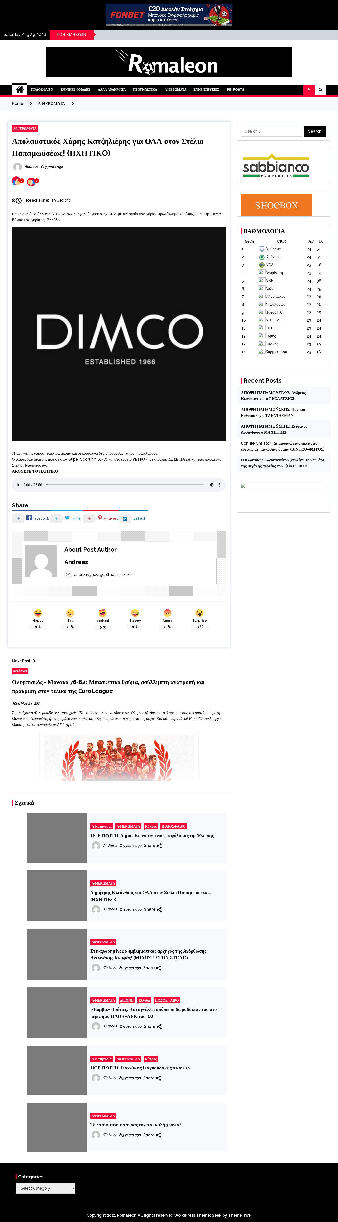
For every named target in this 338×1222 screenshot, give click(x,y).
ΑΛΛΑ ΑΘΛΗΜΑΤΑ (112, 89)
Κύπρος (151, 826)
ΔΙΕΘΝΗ (127, 1000)
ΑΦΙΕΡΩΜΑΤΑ (175, 89)
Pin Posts (235, 89)
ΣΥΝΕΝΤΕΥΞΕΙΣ (206, 89)
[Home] (19, 90)
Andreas (76, 562)
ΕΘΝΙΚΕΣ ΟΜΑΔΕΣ (76, 89)
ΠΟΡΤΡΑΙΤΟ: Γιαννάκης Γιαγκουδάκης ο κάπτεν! (141, 1067)
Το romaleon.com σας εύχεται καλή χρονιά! (135, 1124)
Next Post (21, 661)
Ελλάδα (144, 1000)
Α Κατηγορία (102, 826)
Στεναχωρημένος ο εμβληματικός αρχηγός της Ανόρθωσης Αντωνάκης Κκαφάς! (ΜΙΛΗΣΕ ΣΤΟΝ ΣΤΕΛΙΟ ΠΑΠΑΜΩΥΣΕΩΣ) (148, 954)
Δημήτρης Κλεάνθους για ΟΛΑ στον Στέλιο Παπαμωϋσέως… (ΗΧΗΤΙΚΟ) (150, 896)
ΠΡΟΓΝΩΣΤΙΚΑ (145, 89)
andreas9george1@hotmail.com (103, 574)
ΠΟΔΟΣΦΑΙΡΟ (42, 89)
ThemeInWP (240, 1215)
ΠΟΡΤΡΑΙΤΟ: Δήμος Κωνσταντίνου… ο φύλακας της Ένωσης (152, 835)
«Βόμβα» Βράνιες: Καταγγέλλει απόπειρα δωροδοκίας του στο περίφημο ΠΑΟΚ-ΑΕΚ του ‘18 (153, 1013)
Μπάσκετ (20, 671)
